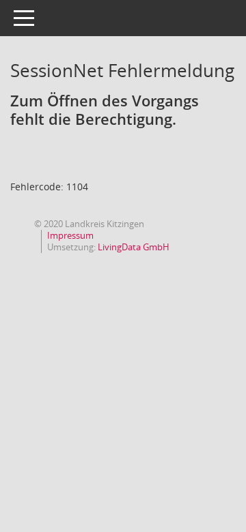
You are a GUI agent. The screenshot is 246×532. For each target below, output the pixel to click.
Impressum (70, 235)
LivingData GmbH (133, 247)
